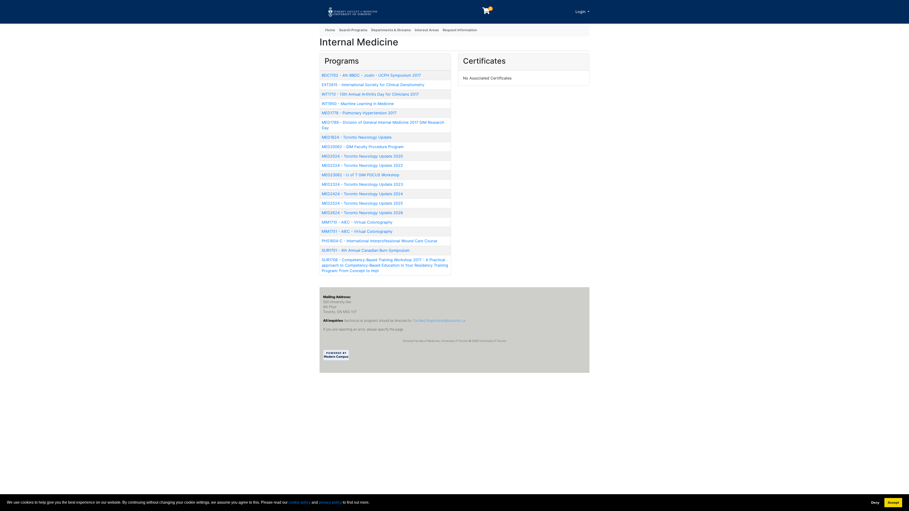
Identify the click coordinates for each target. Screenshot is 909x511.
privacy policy (330, 502)
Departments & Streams (391, 30)
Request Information (460, 30)
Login (581, 11)
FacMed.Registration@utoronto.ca (439, 320)
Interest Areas (427, 30)
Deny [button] (875, 502)
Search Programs (353, 30)
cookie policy (300, 502)
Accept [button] (893, 502)
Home (330, 30)
